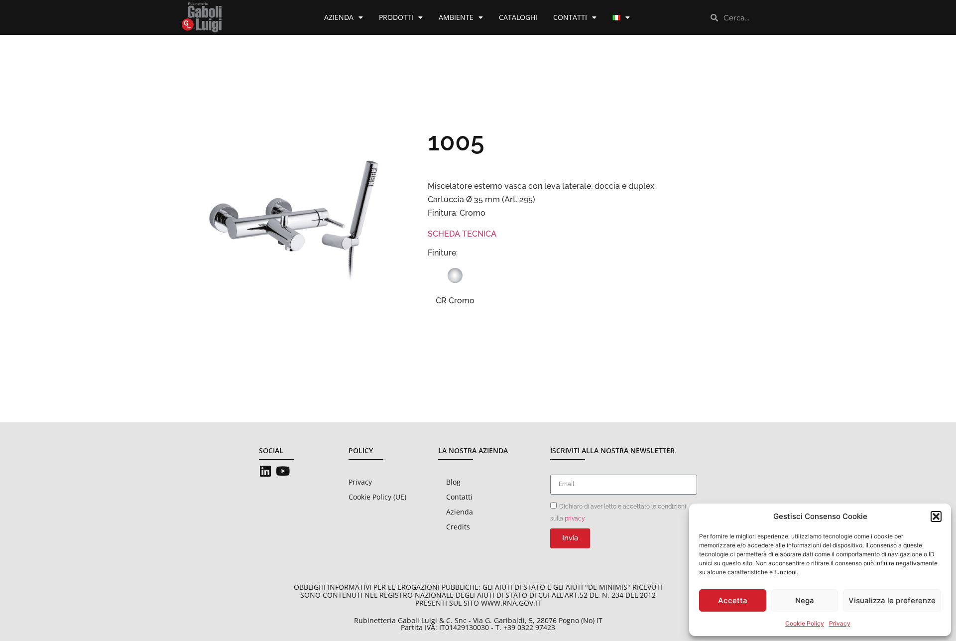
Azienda (339, 17)
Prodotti (396, 17)
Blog (453, 482)
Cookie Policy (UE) (377, 497)
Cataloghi (518, 17)
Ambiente (456, 17)
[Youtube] (282, 471)
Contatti (570, 17)
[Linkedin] (265, 471)
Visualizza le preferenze (892, 600)
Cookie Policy (804, 623)
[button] (936, 516)
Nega (804, 600)
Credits (458, 526)
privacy (575, 518)
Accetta (732, 600)
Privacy (839, 623)
